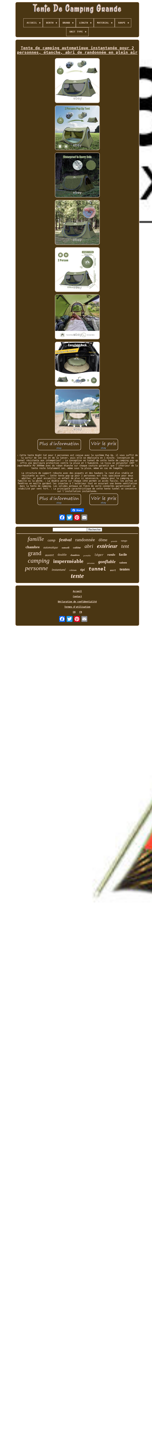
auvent (49, 555)
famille (36, 539)
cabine (77, 547)
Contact (77, 596)
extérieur (107, 546)
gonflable (107, 561)
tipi (82, 569)
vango (124, 540)
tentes (125, 569)
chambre (33, 547)
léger (99, 555)
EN (74, 612)
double (62, 554)
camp (51, 540)
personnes (91, 563)
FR (80, 612)
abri (89, 546)
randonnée (85, 539)
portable (87, 555)
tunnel (97, 569)
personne (36, 568)
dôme (103, 540)
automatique (50, 547)
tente (77, 575)
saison (123, 562)
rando (111, 554)
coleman (73, 570)
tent (125, 546)
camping (38, 560)
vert (113, 570)
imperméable (68, 561)
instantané (59, 569)
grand (34, 553)
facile (123, 554)
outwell (65, 547)
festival (65, 539)
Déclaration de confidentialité (77, 601)
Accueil (77, 591)
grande (114, 541)
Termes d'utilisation (77, 607)
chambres (75, 555)
